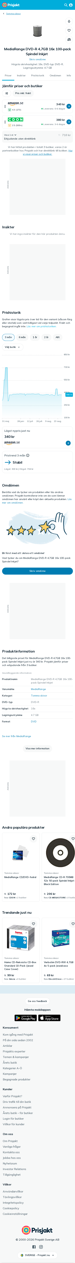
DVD (33, 721)
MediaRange (38, 689)
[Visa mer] (5, 106)
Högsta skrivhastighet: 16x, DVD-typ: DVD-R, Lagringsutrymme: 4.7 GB (37, 66)
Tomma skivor (13, 13)
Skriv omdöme (37, 59)
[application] (37, 388)
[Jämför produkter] (69, 39)
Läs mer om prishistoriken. (42, 326)
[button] (69, 21)
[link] (21, 867)
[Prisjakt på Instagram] (41, 1246)
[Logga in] (71, 5)
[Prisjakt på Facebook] (34, 1246)
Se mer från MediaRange (16, 736)
